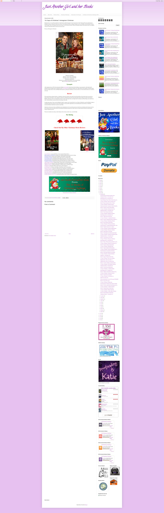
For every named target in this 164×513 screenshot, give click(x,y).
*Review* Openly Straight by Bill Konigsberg (107, 247)
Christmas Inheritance (48, 173)
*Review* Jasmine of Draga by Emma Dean (107, 244)
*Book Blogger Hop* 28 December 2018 (106, 198)
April (101, 306)
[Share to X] (65, 197)
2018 (100, 192)
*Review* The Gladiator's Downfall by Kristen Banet (108, 232)
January (101, 311)
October (101, 297)
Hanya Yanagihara (104, 409)
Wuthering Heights (104, 404)
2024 (100, 183)
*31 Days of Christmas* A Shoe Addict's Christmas (108, 291)
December (102, 194)
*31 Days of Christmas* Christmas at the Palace (107, 223)
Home (44, 14)
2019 (100, 191)
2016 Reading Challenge (106, 444)
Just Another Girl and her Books (69, 7)
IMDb (67, 81)
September (102, 299)
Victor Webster (65, 88)
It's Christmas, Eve (48, 167)
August (101, 300)
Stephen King (104, 395)
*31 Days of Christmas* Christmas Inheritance (107, 253)
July (101, 302)
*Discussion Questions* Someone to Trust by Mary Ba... (109, 205)
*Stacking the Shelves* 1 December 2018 (106, 294)
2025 (100, 181)
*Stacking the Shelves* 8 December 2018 (106, 265)
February (101, 310)
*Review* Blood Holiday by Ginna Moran (106, 292)
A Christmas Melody (48, 169)
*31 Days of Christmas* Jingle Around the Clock (107, 201)
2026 (100, 180)
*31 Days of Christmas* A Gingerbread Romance (107, 217)
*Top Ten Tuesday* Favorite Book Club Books (107, 250)
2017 (100, 313)
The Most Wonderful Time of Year (50, 174)
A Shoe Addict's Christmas (49, 162)
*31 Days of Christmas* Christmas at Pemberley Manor (108, 234)
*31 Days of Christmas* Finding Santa (106, 282)
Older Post (92, 233)
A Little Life (103, 408)
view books (112, 428)
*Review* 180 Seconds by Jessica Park (106, 237)
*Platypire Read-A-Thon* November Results (107, 261)
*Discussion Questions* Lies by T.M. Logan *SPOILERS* (109, 279)
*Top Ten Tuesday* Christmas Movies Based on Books (112, 90)
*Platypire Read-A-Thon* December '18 (106, 259)
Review (52, 151)
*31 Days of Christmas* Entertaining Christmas (107, 220)
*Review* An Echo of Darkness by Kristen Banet (107, 262)
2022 (100, 186)
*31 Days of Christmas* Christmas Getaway (107, 204)
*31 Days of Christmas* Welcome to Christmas (107, 229)
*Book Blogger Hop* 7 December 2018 (106, 270)
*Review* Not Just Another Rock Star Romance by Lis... (109, 285)
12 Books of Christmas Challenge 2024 (91, 14)
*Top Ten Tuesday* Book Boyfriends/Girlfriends (112, 83)
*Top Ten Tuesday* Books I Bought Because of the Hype (112, 51)
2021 (100, 188)
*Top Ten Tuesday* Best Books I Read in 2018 (107, 195)
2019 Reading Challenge (106, 421)
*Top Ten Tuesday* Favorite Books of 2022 (111, 70)
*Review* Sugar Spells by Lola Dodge (106, 231)
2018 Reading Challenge (106, 433)
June (101, 303)
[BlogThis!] (64, 197)
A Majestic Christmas (48, 164)
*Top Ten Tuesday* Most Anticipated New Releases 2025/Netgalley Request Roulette (111, 58)
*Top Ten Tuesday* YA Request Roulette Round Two (112, 31)
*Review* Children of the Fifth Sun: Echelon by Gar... (108, 271)
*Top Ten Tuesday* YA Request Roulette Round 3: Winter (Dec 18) (112, 44)
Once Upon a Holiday (48, 171)
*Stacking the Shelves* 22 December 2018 (106, 210)
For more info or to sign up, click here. (69, 192)
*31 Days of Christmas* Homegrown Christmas (107, 238)
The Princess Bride (104, 389)
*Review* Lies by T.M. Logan (105, 280)
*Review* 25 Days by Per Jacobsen (110, 64)
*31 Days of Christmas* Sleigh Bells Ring (106, 246)
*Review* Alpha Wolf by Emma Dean (106, 216)
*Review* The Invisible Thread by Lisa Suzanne (107, 252)
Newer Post (46, 233)
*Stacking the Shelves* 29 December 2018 (106, 196)
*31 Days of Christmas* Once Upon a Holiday (107, 258)
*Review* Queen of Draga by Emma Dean (106, 256)
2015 (100, 316)
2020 (100, 189)
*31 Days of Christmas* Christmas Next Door (107, 273)
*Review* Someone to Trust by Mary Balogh (107, 207)
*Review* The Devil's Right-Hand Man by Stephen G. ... (109, 219)
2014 (100, 318)
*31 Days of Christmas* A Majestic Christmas (107, 286)
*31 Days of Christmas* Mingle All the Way (107, 289)
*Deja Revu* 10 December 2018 (105, 255)
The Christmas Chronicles (49, 170)
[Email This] (63, 197)
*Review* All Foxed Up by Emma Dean (106, 267)
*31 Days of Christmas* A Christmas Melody (107, 268)
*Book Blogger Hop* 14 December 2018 (106, 240)
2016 (100, 315)
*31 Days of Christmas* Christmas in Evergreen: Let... (108, 243)
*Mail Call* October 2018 (104, 277)
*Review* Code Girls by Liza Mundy (106, 274)
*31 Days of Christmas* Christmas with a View (107, 208)
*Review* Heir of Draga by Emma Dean (106, 211)
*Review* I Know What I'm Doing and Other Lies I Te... (109, 241)
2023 (100, 184)
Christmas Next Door (48, 168)
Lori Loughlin (66, 87)
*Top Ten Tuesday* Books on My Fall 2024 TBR (111, 37)
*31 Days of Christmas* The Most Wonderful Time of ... (109, 249)
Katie (103, 423)
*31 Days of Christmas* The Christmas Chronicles (108, 264)
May (101, 305)
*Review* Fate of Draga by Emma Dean (106, 222)
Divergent (102, 399)
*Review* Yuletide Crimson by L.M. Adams (107, 226)
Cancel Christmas (48, 153)
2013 (100, 319)
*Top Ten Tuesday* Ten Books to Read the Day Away (112, 77)
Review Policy (56, 14)
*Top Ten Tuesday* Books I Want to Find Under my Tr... (108, 199)
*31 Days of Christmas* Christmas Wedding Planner (108, 228)
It (101, 394)
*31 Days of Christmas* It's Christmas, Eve (107, 276)
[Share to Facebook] (66, 197)
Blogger (86, 504)
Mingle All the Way (48, 163)
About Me (50, 14)
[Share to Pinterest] (68, 197)
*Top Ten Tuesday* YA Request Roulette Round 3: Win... (109, 225)
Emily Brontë (104, 405)
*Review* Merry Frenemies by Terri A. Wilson (107, 202)
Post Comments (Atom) (52, 235)
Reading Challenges (65, 14)
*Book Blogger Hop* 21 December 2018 (106, 214)
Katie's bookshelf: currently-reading (108, 388)
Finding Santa (47, 165)
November (102, 295)
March (101, 308)
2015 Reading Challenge (106, 456)
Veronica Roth (104, 400)
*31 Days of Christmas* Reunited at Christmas (107, 213)
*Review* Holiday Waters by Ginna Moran (106, 288)
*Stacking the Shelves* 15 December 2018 (106, 235)
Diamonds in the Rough (76, 14)
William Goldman (104, 390)
